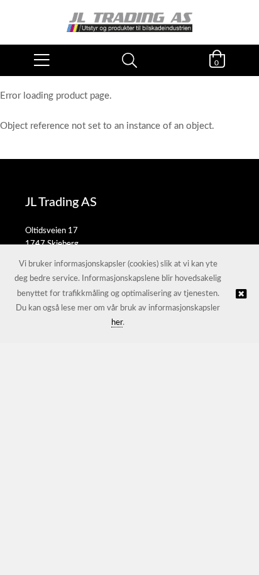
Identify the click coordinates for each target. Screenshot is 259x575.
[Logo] (129, 16)
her (117, 323)
